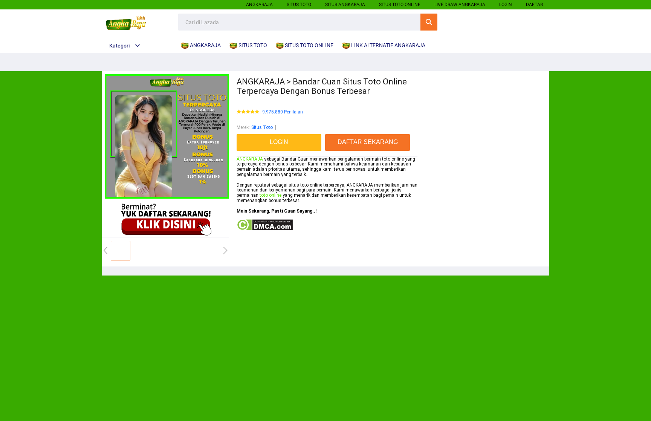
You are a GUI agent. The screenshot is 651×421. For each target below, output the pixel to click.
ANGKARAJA (259, 4)
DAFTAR (534, 4)
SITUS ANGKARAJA (345, 4)
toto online (270, 195)
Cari (428, 22)
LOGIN (505, 4)
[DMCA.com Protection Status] (265, 229)
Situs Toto (262, 127)
